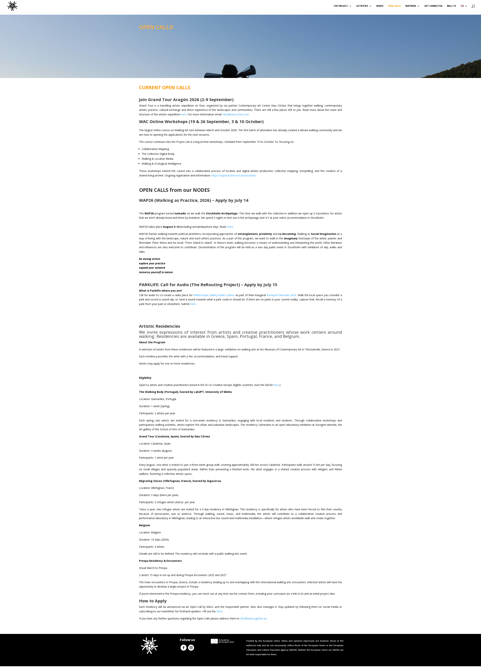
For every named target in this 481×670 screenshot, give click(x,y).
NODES (379, 6)
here (183, 114)
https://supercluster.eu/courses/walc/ (233, 175)
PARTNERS (410, 6)
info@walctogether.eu (253, 618)
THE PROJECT (341, 6)
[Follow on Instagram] (191, 648)
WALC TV (451, 6)
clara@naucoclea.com (235, 114)
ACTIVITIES (362, 6)
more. (230, 226)
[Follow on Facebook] (184, 648)
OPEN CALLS (394, 6)
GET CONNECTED (433, 6)
